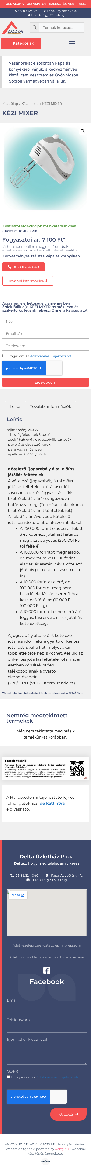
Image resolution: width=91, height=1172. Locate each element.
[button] (72, 43)
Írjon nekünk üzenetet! (27, 1039)
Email (12, 1000)
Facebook (47, 982)
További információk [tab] (50, 406)
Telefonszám (18, 1020)
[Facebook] (47, 970)
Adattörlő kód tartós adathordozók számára (46, 957)
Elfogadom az (46, 1077)
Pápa (47, 856)
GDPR (12, 1071)
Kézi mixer (30, 103)
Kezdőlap (10, 103)
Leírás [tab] (15, 406)
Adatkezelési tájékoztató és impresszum (46, 945)
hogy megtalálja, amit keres (47, 863)
